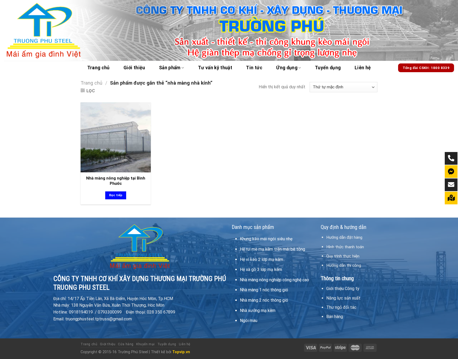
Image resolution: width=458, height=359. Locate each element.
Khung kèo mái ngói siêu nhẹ (266, 238)
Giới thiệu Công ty (342, 288)
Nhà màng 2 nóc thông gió (264, 300)
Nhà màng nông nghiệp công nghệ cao (274, 279)
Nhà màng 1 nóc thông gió (264, 289)
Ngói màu (248, 320)
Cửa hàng (126, 344)
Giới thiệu (134, 67)
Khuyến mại (145, 344)
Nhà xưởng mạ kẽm (257, 310)
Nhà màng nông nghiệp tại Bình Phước (115, 181)
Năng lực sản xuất (343, 298)
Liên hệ (363, 67)
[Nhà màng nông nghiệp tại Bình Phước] (116, 137)
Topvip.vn (181, 352)
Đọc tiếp (115, 195)
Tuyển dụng (328, 67)
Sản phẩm (169, 67)
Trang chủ (98, 67)
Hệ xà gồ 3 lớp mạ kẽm (261, 269)
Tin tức (254, 67)
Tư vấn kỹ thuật (215, 67)
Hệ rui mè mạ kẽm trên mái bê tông (272, 249)
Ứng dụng (286, 67)
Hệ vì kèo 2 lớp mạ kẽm (261, 259)
